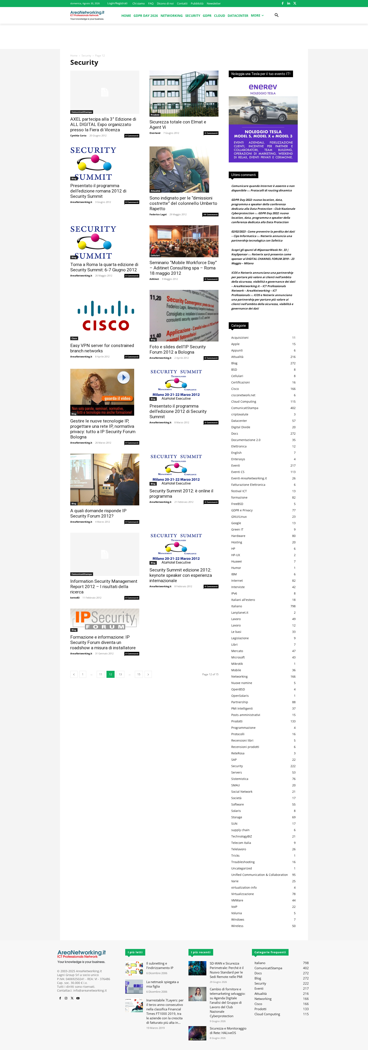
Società (236, 798)
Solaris (236, 811)
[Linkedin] (289, 3)
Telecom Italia (241, 843)
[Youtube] (78, 998)
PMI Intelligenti (242, 708)
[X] (295, 3)
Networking (239, 676)
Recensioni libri (242, 740)
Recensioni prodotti (245, 747)
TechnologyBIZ (241, 836)
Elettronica (239, 446)
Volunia (236, 913)
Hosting (236, 542)
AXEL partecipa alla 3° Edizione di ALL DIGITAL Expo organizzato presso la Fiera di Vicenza (103, 124)
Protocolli (237, 734)
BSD (234, 369)
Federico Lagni (158, 214)
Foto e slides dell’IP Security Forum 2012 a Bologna (178, 349)
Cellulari (155, 255)
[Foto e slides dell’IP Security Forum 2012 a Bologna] (184, 315)
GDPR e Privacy (242, 510)
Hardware (238, 536)
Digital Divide (240, 427)
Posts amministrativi (245, 715)
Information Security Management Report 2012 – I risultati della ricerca (103, 586)
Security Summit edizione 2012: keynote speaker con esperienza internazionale (181, 575)
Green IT (237, 529)
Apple (235, 344)
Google (236, 523)
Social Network (241, 792)
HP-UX (235, 555)
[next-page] (148, 674)
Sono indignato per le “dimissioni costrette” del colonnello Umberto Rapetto (183, 203)
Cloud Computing (243, 401)
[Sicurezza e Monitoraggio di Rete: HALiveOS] (197, 1033)
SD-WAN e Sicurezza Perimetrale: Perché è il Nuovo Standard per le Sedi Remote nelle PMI (227, 970)
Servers (236, 772)
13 (120, 674)
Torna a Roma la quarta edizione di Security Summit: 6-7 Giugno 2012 (104, 267)
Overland (155, 133)
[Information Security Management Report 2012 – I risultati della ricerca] (104, 554)
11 (100, 674)
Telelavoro (238, 849)
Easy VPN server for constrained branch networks (102, 348)
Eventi (235, 465)
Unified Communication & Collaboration (259, 875)
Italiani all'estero (243, 600)
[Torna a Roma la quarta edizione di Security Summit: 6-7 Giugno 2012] (104, 242)
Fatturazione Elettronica (248, 485)
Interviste (238, 587)
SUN (234, 823)
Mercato (237, 651)
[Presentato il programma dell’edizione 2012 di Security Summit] (184, 385)
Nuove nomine (241, 683)
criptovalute (239, 414)
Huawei (236, 561)
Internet (237, 581)
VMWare (237, 900)
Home (74, 55)
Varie (235, 881)
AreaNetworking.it (81, 202)
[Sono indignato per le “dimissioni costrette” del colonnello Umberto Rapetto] (184, 169)
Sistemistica (239, 779)
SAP (234, 760)
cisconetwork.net (243, 395)
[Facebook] (282, 3)
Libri (234, 644)
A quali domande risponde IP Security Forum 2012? (98, 513)
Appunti (237, 350)
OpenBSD (238, 689)
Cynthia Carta (78, 135)
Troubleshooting (243, 862)
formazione (239, 497)
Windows (237, 919)
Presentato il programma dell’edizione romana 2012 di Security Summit (98, 191)
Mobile (236, 670)
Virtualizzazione (242, 894)
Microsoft (238, 657)
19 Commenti (210, 214)
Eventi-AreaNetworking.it (249, 478)
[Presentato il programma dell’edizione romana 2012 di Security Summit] (104, 163)
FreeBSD (237, 504)
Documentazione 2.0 (245, 440)
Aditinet (154, 279)
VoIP (234, 907)
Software (237, 804)
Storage (236, 817)
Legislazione (240, 638)
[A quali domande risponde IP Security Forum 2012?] (104, 479)
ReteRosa (237, 753)
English (236, 453)
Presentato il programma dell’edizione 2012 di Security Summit (178, 411)
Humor (236, 568)
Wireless (237, 926)
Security (86, 55)
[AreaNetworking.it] (87, 15)
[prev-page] (74, 674)
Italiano (236, 606)
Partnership (239, 702)
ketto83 (74, 597)
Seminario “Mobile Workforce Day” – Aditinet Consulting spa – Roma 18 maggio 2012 (183, 268)
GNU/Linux (239, 517)
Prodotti (155, 114)
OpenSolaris (240, 696)
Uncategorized (241, 868)
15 (138, 674)
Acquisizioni (240, 338)
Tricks (235, 855)
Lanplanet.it (239, 612)
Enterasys (238, 459)
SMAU (235, 785)
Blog (74, 178)
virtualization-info (244, 887)
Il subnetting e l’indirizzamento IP (159, 965)
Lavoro (236, 619)
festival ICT (239, 491)
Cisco (74, 338)
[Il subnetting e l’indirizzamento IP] (134, 968)
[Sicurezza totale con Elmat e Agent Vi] (184, 94)
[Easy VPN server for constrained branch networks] (104, 315)
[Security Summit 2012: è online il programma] (184, 470)
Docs (234, 433)
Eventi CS (237, 472)
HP (233, 549)
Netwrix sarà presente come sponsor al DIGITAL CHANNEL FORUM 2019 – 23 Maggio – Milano (262, 258)
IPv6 (234, 593)
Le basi (236, 632)
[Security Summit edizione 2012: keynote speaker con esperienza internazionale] (184, 549)
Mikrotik (237, 664)
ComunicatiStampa (82, 111)
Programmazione (243, 728)
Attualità (155, 190)
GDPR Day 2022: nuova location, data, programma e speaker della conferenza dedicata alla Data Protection (260, 217)
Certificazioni (240, 382)
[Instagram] (66, 998)
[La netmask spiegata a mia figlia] (134, 987)
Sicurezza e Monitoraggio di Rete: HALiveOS (228, 1030)
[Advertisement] (184, 38)
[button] (277, 15)
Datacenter (239, 421)
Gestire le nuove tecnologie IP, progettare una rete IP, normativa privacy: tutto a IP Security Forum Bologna (102, 429)
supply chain (240, 830)
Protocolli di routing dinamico (271, 190)
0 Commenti (131, 135)
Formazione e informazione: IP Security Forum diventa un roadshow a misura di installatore (103, 642)
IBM (234, 574)
